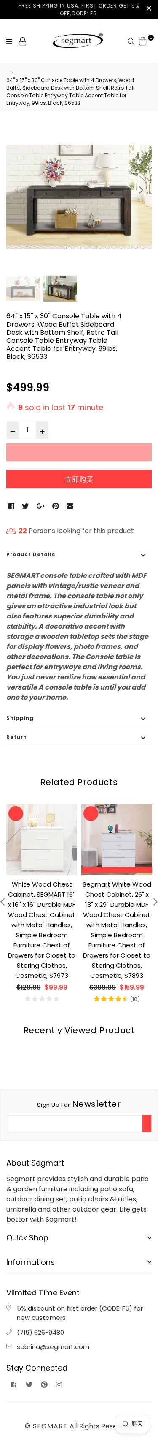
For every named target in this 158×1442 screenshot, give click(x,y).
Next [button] (141, 189)
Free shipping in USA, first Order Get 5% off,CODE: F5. (79, 9)
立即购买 (79, 479)
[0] (143, 41)
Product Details (30, 554)
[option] (79, 197)
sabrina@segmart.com (53, 1346)
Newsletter (79, 1104)
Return (16, 737)
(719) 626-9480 (40, 1332)
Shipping (20, 718)
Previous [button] (17, 189)
